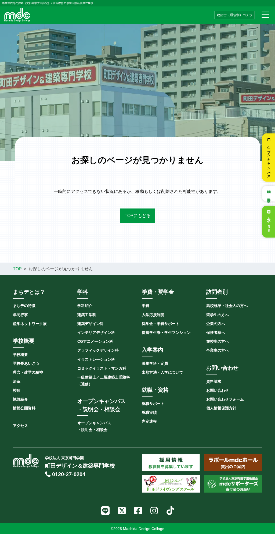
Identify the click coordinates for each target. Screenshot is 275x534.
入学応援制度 (153, 315)
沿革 (16, 381)
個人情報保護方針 (221, 408)
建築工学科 (86, 315)
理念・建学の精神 (28, 372)
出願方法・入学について (162, 372)
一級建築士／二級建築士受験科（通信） (103, 380)
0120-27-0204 (67, 474)
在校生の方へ (217, 341)
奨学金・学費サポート (160, 323)
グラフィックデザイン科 (98, 350)
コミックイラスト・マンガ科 (101, 368)
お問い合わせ (217, 390)
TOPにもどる (138, 215)
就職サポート (153, 403)
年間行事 (20, 315)
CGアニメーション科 (95, 341)
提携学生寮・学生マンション (166, 332)
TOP (17, 269)
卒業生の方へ (217, 350)
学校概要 (20, 354)
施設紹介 (20, 399)
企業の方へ (215, 323)
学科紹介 (84, 305)
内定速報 (149, 421)
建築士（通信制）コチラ (234, 15)
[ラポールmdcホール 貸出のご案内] (233, 462)
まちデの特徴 (24, 305)
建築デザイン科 (90, 323)
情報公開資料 (24, 408)
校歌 (16, 390)
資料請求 (269, 196)
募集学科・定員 (155, 363)
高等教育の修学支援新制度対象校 (73, 3)
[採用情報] (171, 462)
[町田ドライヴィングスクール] (171, 484)
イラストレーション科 (96, 359)
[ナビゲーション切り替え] (265, 15)
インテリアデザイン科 (96, 332)
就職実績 (149, 412)
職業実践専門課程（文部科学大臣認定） (26, 3)
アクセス (20, 425)
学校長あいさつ (26, 363)
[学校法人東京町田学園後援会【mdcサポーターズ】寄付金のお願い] (233, 484)
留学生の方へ (217, 315)
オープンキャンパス (269, 160)
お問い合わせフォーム (225, 399)
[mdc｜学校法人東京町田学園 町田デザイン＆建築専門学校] (17, 14)
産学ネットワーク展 (30, 323)
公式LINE (269, 224)
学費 (145, 305)
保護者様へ (215, 332)
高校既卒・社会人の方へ (227, 305)
